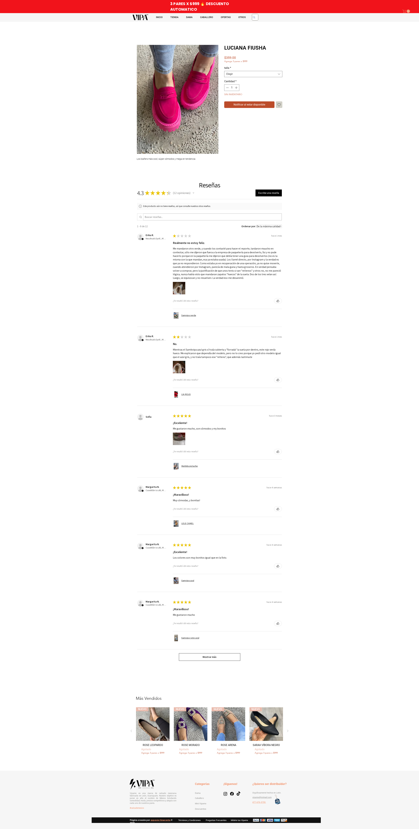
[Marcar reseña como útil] (278, 301)
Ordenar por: (248, 227)
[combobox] (253, 75)
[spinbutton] (231, 88)
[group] (209, 733)
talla (227, 68)
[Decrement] (227, 88)
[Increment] (236, 88)
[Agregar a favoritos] (279, 105)
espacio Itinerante (160, 823)
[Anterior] (131, 733)
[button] (406, 11)
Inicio (140, 33)
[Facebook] (231, 797)
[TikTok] (238, 797)
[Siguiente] (288, 733)
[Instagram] (225, 797)
